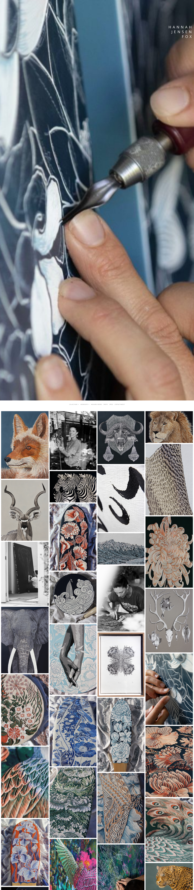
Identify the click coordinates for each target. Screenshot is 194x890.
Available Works (96, 404)
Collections (73, 404)
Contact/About (120, 404)
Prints (106, 404)
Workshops (84, 404)
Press (111, 404)
